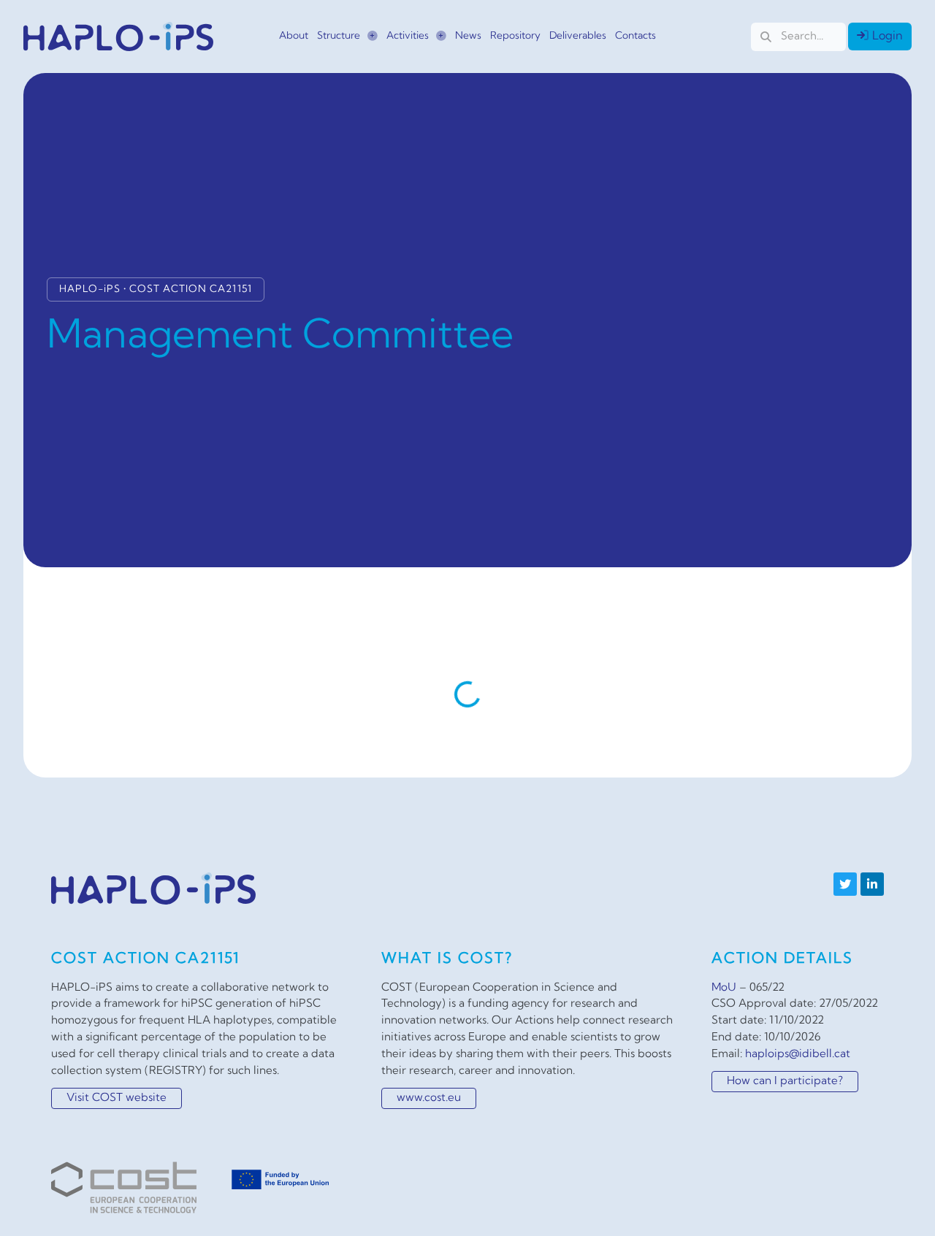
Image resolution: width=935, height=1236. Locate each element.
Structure (338, 36)
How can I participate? (785, 1081)
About (293, 36)
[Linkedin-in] (872, 884)
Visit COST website (116, 1098)
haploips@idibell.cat (797, 1054)
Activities (407, 36)
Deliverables (577, 36)
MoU (723, 988)
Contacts (635, 36)
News (468, 36)
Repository (515, 36)
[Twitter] (845, 884)
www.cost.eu (429, 1098)
